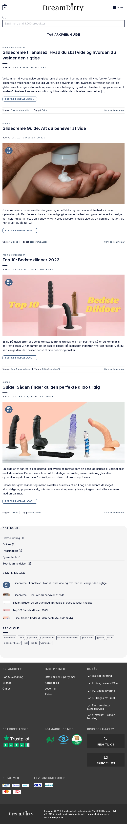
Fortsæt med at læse (20, 99)
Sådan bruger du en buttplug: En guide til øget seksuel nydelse (52, 602)
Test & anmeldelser (13, 255)
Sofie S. (42, 67)
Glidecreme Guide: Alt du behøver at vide (44, 128)
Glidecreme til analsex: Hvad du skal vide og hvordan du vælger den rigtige (60, 583)
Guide (44, 110)
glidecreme (35, 242)
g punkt (100, 637)
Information (18, 47)
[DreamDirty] (63, 7)
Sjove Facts (10, 557)
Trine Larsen (45, 269)
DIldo (44, 369)
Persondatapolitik (53, 817)
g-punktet (32, 637)
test (26, 643)
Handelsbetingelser (97, 814)
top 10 (57, 369)
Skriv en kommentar (114, 110)
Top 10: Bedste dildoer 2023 (31, 259)
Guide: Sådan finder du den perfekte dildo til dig (51, 387)
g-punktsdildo (47, 637)
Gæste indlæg (11, 538)
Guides (6, 47)
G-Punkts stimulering (67, 637)
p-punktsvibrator (12, 643)
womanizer (45, 643)
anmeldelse (9, 637)
